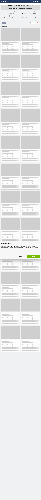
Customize (20, 256)
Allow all (33, 256)
